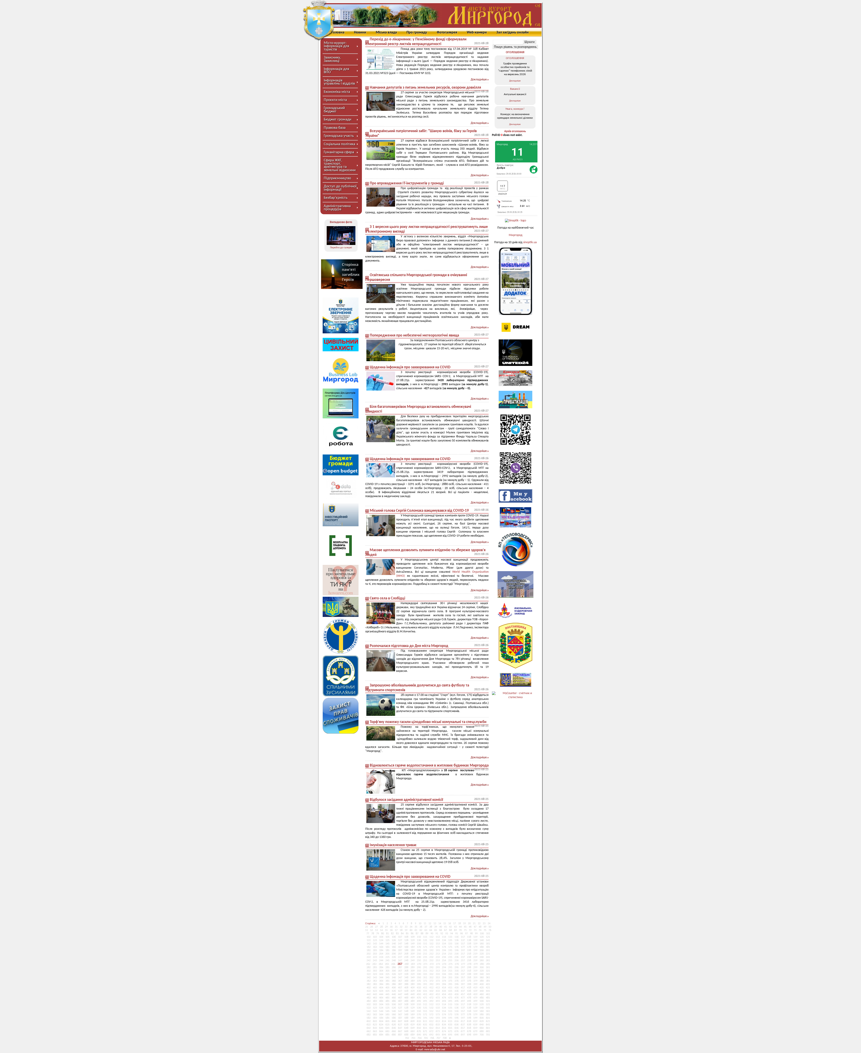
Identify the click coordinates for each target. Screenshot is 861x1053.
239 (475, 957)
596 (456, 1018)
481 (488, 997)
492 (431, 1001)
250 (419, 960)
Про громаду (417, 32)
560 (482, 1011)
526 (394, 1008)
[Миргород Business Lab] (341, 383)
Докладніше (479, 79)
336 (456, 974)
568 (406, 1014)
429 (413, 991)
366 (394, 981)
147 (400, 943)
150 (419, 943)
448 (406, 994)
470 (419, 997)
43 (455, 927)
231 (425, 957)
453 (438, 994)
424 (381, 991)
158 (469, 943)
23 (484, 923)
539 (475, 1008)
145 (387, 943)
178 (469, 947)
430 (419, 991)
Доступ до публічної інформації (340, 187)
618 (469, 1021)
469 (413, 997)
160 (482, 943)
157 (463, 943)
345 (387, 977)
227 (400, 957)
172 (431, 947)
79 (377, 933)
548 (406, 1011)
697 (463, 1034)
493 (438, 1001)
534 (444, 1008)
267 (400, 964)
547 (400, 1011)
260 (482, 960)
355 (450, 977)
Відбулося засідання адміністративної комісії (406, 800)
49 (485, 927)
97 (466, 933)
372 (431, 981)
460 (482, 994)
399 (475, 984)
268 (406, 964)
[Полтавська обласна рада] (515, 667)
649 (413, 1028)
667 (400, 1031)
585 (387, 1018)
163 (375, 947)
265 (387, 964)
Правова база (335, 128)
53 (376, 930)
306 (394, 971)
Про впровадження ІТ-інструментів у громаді (407, 183)
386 (394, 984)
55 (386, 930)
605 (387, 1021)
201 (488, 950)
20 (469, 923)
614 (444, 1021)
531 (425, 1008)
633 (438, 1024)
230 (419, 957)
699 (475, 1034)
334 (444, 974)
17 (454, 923)
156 (456, 943)
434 (444, 991)
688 (406, 1034)
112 (431, 937)
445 (387, 994)
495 (450, 1001)
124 (381, 940)
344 (381, 977)
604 (381, 1021)
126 (394, 940)
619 (475, 1021)
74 (480, 930)
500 (482, 1001)
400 (482, 984)
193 (438, 950)
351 (425, 977)
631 (425, 1024)
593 (438, 1018)
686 (394, 1034)
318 (469, 971)
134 (444, 940)
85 (407, 933)
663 (375, 1031)
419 (475, 987)
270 (419, 964)
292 (431, 967)
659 (475, 1028)
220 (482, 954)
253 (438, 960)
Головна (338, 32)
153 (438, 943)
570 (419, 1014)
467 (400, 997)
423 (375, 991)
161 (488, 943)
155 (450, 943)
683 (375, 1034)
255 (450, 960)
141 (488, 940)
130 (419, 940)
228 (406, 957)
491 (425, 1001)
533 (438, 1008)
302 (369, 971)
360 (482, 977)
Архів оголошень (515, 131)
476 (456, 997)
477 (463, 997)
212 (431, 954)
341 (488, 974)
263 (374, 964)
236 (456, 957)
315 (450, 971)
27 (376, 927)
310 (419, 971)
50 (490, 927)
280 (482, 964)
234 (444, 957)
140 (482, 940)
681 (488, 1031)
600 (482, 1018)
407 (400, 987)
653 (438, 1028)
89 (427, 933)
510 (419, 1004)
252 (431, 960)
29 (386, 927)
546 (394, 1011)
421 (488, 987)
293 (438, 967)
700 (482, 1034)
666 (394, 1031)
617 (463, 1021)
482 (369, 1001)
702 (407, 1038)
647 (400, 1028)
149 (413, 943)
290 (419, 967)
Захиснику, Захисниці (332, 59)
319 (475, 971)
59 (406, 930)
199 (475, 950)
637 (463, 1024)
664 (381, 1031)
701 (488, 1034)
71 (465, 930)
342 (369, 977)
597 (463, 1018)
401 (488, 984)
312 (431, 971)
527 (400, 1008)
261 (488, 960)
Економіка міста (337, 92)
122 (369, 940)
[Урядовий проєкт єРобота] (341, 449)
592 (431, 1018)
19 (464, 923)
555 (450, 1011)
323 (375, 974)
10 (420, 923)
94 (451, 933)
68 (450, 930)
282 (369, 967)
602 (369, 1021)
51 (366, 930)
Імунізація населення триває (393, 845)
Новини (360, 32)
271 (425, 964)
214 (444, 954)
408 (406, 987)
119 (475, 937)
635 (450, 1024)
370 (419, 981)
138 (469, 940)
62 (421, 930)
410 (419, 987)
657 (463, 1028)
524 (381, 1008)
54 (381, 930)
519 (475, 1004)
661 (488, 1028)
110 (419, 937)
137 (463, 940)
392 (431, 984)
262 (368, 964)
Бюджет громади (337, 119)
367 (400, 981)
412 (431, 987)
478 (469, 997)
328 (406, 974)
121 (488, 937)
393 (438, 984)
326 (394, 974)
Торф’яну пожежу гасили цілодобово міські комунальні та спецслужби (428, 722)
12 (429, 923)
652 (431, 1028)
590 (419, 1018)
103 (375, 937)
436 (456, 991)
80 (382, 933)
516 (456, 1004)
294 (444, 967)
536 (456, 1008)
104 (381, 937)
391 (425, 984)
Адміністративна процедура (337, 207)
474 (444, 997)
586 (394, 1018)
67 (445, 930)
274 (444, 964)
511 (425, 1004)
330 (419, 974)
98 (471, 933)
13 (434, 923)
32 (401, 927)
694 (444, 1034)
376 (456, 981)
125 (387, 940)
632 (431, 1024)
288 (406, 967)
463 (375, 997)
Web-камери (477, 32)
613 (438, 1021)
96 (461, 933)
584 (381, 1018)
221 (488, 954)
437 (463, 991)
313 (438, 971)
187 (400, 950)
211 (425, 954)
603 (375, 1021)
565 (387, 1014)
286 (394, 967)
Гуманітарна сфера (339, 152)
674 (444, 1031)
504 (381, 1004)
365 (387, 981)
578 (469, 1014)
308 (406, 971)
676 (456, 1031)
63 (425, 930)
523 (375, 1008)
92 (441, 933)
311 (425, 971)
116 (456, 937)
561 (488, 1011)
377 (463, 981)
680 (482, 1031)
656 (456, 1028)
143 (375, 943)
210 (419, 954)
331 (425, 974)
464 (381, 997)
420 (482, 987)
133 (438, 940)
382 (369, 984)
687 (400, 1034)
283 (375, 967)
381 (488, 981)
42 (450, 927)
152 (431, 943)
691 (425, 1034)
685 (387, 1034)
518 (469, 1004)
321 (488, 971)
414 (444, 987)
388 (406, 984)
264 (381, 964)
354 (444, 977)
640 (482, 1024)
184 (381, 950)
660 (482, 1028)
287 (400, 967)
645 (387, 1028)
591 (425, 1018)
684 (381, 1034)
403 (375, 987)
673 (438, 1031)
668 (406, 1031)
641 (488, 1024)
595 (450, 1018)
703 (413, 1038)
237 (463, 957)
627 (400, 1024)
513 (438, 1004)
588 (406, 1018)
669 (413, 1031)
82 (392, 933)
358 (469, 977)
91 (436, 933)
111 (425, 937)
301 (488, 967)
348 (406, 977)
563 (375, 1014)
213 (438, 954)
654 (444, 1028)
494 (444, 1001)
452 (431, 994)
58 (401, 930)
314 (444, 971)
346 (394, 977)
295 (450, 967)
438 (469, 991)
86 (412, 933)
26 (371, 927)
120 (482, 937)
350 (419, 977)
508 (406, 1004)
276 (457, 964)
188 (406, 950)
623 (375, 1024)
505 (387, 1004)
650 (419, 1028)
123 (375, 940)
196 (456, 950)
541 (488, 1008)
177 (463, 947)
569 (413, 1014)
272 (432, 964)
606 (394, 1021)
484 (381, 1001)
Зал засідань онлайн (512, 32)
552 (431, 1011)
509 (413, 1004)
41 (445, 927)
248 (406, 960)
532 (431, 1008)
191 (425, 950)
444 (381, 994)
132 (431, 940)
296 (456, 967)
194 (444, 950)
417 (463, 987)
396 (456, 984)
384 (381, 984)
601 (488, 1018)
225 (387, 957)
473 (438, 997)
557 (463, 1011)
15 (444, 923)
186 (394, 950)
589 (413, 1018)
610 (419, 1021)
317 (463, 971)
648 (406, 1028)
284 (381, 967)
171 (425, 947)
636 (456, 1024)
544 (381, 1011)
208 (406, 954)
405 (387, 987)
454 (444, 994)
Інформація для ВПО (336, 70)
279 (476, 964)
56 (391, 930)
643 (375, 1028)
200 (482, 950)
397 (463, 984)
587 (400, 1018)
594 (444, 1018)
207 (400, 954)
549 (413, 1011)
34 (411, 927)
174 (444, 947)
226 (394, 957)
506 (394, 1004)
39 (435, 927)
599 (475, 1018)
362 (369, 981)
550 (419, 1011)
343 (375, 977)
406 (394, 987)
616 (456, 1021)
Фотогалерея (447, 32)
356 (456, 977)
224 (381, 957)
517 (463, 1004)
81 (387, 933)
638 (469, 1024)
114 (444, 937)
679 (475, 1031)
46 (470, 927)
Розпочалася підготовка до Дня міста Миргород (409, 646)
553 (438, 1011)
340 (482, 974)
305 (387, 971)
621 (488, 1021)
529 (413, 1008)
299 (475, 967)
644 (381, 1028)
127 (400, 940)
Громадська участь (339, 136)
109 (413, 937)
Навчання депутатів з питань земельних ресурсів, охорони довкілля (425, 88)
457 (463, 994)
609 (413, 1021)
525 (387, 1008)
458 (469, 994)
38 (430, 927)
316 (456, 971)
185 (387, 950)
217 (463, 954)
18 (459, 923)
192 (431, 950)
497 (463, 1001)
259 (475, 960)
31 (396, 927)
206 (394, 954)
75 (485, 930)
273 (438, 964)
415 (450, 987)
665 (387, 1031)
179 (475, 947)
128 (406, 940)
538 (469, 1008)
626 (394, 1024)
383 (375, 984)
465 (387, 997)
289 (413, 967)
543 (375, 1011)
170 (419, 947)
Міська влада (386, 32)
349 (413, 977)
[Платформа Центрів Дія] (341, 417)
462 (369, 997)
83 (397, 933)
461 (488, 994)
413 (438, 987)
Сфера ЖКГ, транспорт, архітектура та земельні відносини (340, 165)
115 (450, 937)
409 (413, 987)
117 (463, 937)
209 (413, 954)
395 (450, 984)
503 (375, 1004)
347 (400, 977)
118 (469, 937)
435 (450, 991)
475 (450, 997)
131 (425, 940)
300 (482, 967)
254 (444, 960)
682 (369, 1034)
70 (460, 930)
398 (469, 984)
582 (369, 1018)
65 (435, 930)
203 (375, 954)
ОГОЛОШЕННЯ (515, 52)
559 (475, 1011)
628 (406, 1024)
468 (406, 997)
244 (381, 960)
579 (475, 1014)
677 (463, 1031)
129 (413, 940)
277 (463, 964)
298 (469, 967)
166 (394, 947)
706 (432, 1038)
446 (394, 994)
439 (475, 991)
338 (469, 974)
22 (479, 923)
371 (425, 981)
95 (456, 933)
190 (419, 950)
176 (456, 947)
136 (456, 940)
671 (425, 1031)
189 (413, 950)
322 (369, 974)
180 (482, 947)
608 (406, 1021)
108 (406, 937)
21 (474, 923)
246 (394, 960)
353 (438, 977)
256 (456, 960)
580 (482, 1014)
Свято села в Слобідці (387, 598)
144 (381, 943)
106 (394, 937)
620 (482, 1021)
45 (465, 927)
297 (463, 967)
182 (369, 950)
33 (406, 927)
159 (475, 943)
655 (450, 1028)
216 (456, 954)
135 (450, 940)
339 (475, 974)
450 (419, 994)
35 (416, 927)
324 (381, 974)
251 (425, 960)
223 (375, 957)
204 (381, 954)
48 (480, 927)
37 (425, 927)
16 (449, 923)
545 (387, 1011)
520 (482, 1004)
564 (381, 1014)
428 (406, 991)
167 (400, 947)
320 (482, 971)
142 (369, 943)
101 (488, 933)
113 (438, 937)
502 (369, 1004)
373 (438, 981)
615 (450, 1021)
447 (400, 994)
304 (381, 971)
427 (400, 991)
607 (400, 1021)
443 (375, 994)
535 (450, 1008)
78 (372, 933)
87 (417, 933)
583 (375, 1018)
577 (463, 1014)
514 (444, 1004)
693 (438, 1034)
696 (456, 1034)
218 (469, 954)
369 (413, 981)
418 (469, 987)
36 (421, 927)
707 (438, 1038)
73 (475, 930)
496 (456, 1001)
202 (369, 954)
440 (482, 991)
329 (413, 974)
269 (413, 964)
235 (450, 957)
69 (455, 930)
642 (369, 1028)
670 (419, 1031)
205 (387, 954)
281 (488, 964)
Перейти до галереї (341, 247)
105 (387, 937)
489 (413, 1001)
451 (425, 994)
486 (394, 1001)
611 (425, 1021)
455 (450, 994)
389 (413, 984)
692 (431, 1034)
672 (431, 1031)
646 (394, 1028)
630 (419, 1024)
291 (425, 967)
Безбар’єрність (336, 198)
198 (469, 950)
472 (431, 997)
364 (381, 981)
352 (431, 977)
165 (387, 947)
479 (475, 997)
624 (381, 1024)
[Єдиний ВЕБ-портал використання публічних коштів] (340, 498)
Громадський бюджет (334, 109)
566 (394, 1014)
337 (463, 974)
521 (488, 1004)
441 (488, 991)
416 (456, 987)
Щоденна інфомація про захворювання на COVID (410, 367)
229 (413, 957)
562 (369, 1014)
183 (375, 950)
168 (406, 947)
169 (413, 947)
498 (469, 1001)
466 (394, 997)
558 (469, 1011)
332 (431, 974)
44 (460, 927)
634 (444, 1024)
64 (430, 930)
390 (419, 984)
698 (469, 1034)
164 (381, 947)
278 (469, 964)
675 (450, 1031)
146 (394, 943)
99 (476, 933)
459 (475, 994)
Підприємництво (337, 178)
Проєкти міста (335, 100)
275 (450, 964)
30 (391, 927)
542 (369, 1011)
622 (369, 1024)
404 (381, 987)
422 (369, 991)
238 (469, 957)
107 (400, 937)
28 (381, 927)
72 (470, 930)
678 (469, 1031)
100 (482, 933)
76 (490, 930)
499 (475, 1001)
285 (387, 967)
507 (400, 1004)
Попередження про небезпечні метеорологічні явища (414, 335)
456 (456, 994)
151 (425, 943)
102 (369, 937)
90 (431, 933)
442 (369, 994)
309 (413, 971)
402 (369, 987)
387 (400, 984)
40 (440, 927)
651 (425, 1028)
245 (387, 960)
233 (438, 957)
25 (366, 927)
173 (438, 947)
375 (450, 981)
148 (406, 943)
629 (413, 1024)
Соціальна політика (339, 144)
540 (482, 1008)
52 (371, 930)
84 (402, 933)
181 (488, 947)
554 (444, 1011)
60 (411, 930)
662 (369, 1031)
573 (438, 1014)
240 (482, 957)
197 (463, 950)
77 (367, 933)
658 (469, 1028)
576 (456, 1014)
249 (413, 960)
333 (438, 974)
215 (450, 954)
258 (469, 960)
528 (406, 1008)
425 (387, 991)
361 (488, 977)
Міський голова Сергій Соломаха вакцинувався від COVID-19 (419, 511)
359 (475, 977)
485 (387, 1001)
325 (387, 974)
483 (375, 1001)
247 (400, 960)
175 (450, 947)
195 (450, 950)
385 (387, 984)
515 (450, 1004)
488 (406, 1001)
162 (369, 947)
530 (419, 1008)
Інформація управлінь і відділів (339, 82)
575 (450, 1014)
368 (406, 981)
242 (369, 960)
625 (387, 1024)
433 (438, 991)
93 (446, 933)
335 (450, 974)
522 (369, 1008)
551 (425, 1011)
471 (425, 997)
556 (456, 1011)
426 (394, 991)
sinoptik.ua (530, 242)
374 (444, 981)
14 (439, 923)
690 (419, 1034)
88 (422, 933)
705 (426, 1038)
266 (393, 964)
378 (469, 981)
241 (488, 957)
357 (463, 977)
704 (419, 1038)
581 (488, 1014)
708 (445, 1038)
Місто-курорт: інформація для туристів (336, 46)
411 (425, 987)
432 (431, 991)
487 (400, 1001)
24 (489, 923)
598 (469, 1018)
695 (450, 1034)
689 (413, 1034)
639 (475, 1024)
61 (416, 930)
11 (425, 923)
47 (475, 927)
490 (419, 1001)
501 (488, 1001)
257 (463, 960)
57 (396, 930)
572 (431, 1014)
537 (463, 1008)
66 (440, 930)
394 (444, 984)
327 (400, 974)
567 (400, 1014)
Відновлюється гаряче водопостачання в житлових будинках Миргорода (429, 765)
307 (400, 971)
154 (444, 943)
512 (431, 1004)
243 (375, 960)
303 (375, 971)
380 (482, 981)
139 (475, 940)
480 (482, 997)
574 (444, 1014)
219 (475, 954)
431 (425, 991)
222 (369, 957)
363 (375, 981)
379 (475, 981)
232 (431, 957)
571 (425, 1014)
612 (431, 1021)
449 (413, 994)
